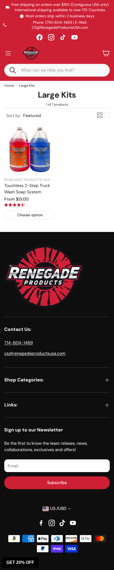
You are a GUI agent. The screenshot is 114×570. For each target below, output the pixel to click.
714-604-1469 (18, 343)
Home (9, 85)
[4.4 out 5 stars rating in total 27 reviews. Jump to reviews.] (14, 205)
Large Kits (27, 85)
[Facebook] (39, 37)
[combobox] (61, 70)
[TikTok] (63, 37)
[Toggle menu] (8, 53)
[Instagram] (51, 37)
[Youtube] (73, 523)
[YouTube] (74, 37)
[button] (10, 70)
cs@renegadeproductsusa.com (34, 353)
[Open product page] (29, 148)
